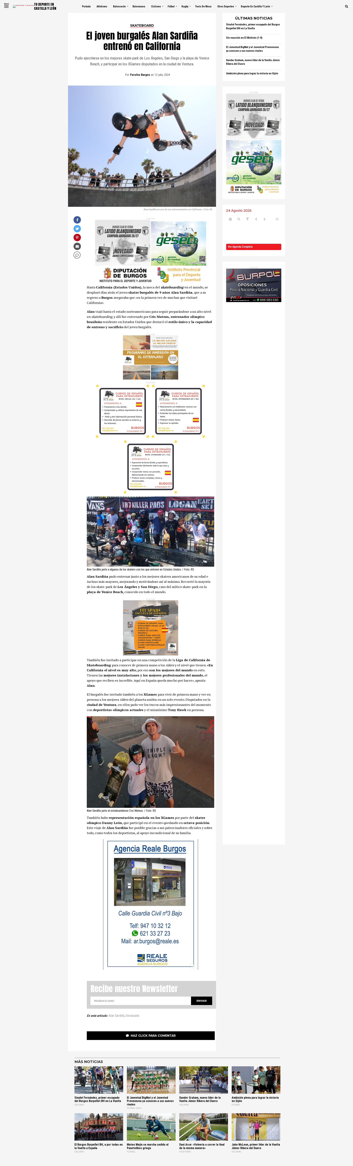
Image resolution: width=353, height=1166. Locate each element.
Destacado (132, 1016)
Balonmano (139, 6)
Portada (86, 6)
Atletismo (102, 6)
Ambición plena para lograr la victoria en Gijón (252, 73)
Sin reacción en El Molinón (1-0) (244, 37)
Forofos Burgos (140, 75)
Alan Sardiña (116, 1016)
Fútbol (171, 6)
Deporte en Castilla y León (255, 6)
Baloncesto (119, 6)
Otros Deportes (225, 6)
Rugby (184, 6)
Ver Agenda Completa (240, 246)
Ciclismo (156, 6)
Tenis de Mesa (203, 6)
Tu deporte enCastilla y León (45, 6)
